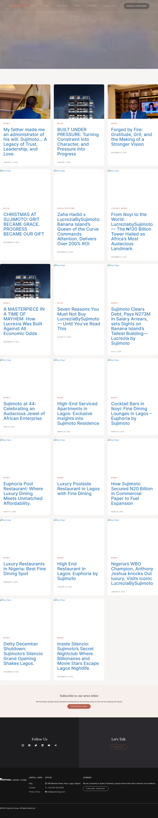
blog (77, 6)
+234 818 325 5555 (55, 788)
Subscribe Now (79, 706)
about (46, 6)
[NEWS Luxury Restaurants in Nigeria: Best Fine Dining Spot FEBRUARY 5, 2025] (25, 536)
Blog (31, 783)
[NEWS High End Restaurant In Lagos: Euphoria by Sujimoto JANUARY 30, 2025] (79, 536)
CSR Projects (110, 6)
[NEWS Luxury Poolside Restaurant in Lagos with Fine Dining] (79, 456)
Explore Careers (96, 788)
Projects (62, 6)
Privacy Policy (34, 792)
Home (33, 6)
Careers (91, 6)
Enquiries (118, 747)
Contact (32, 788)
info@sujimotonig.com (56, 792)
